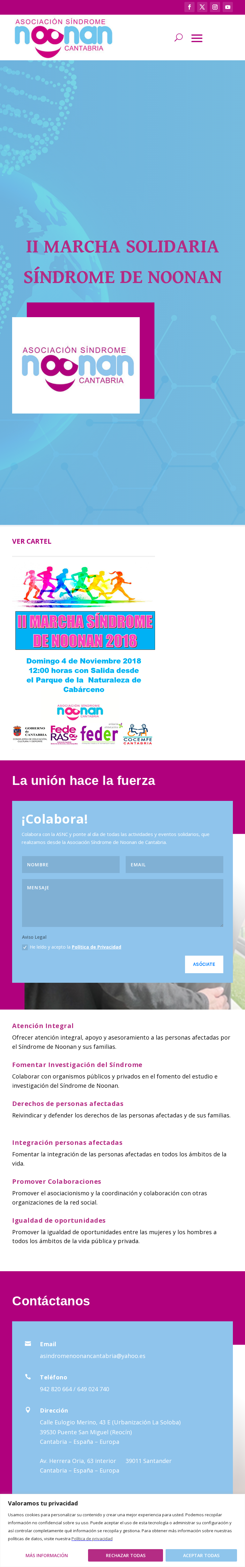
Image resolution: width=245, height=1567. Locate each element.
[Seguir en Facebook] (189, 7)
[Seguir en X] (202, 7)
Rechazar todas (125, 1555)
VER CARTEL (31, 541)
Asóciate (204, 964)
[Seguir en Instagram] (215, 7)
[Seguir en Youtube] (228, 7)
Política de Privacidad (96, 947)
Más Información (47, 1555)
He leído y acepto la (75, 947)
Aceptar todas (201, 1555)
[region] (122, 1530)
